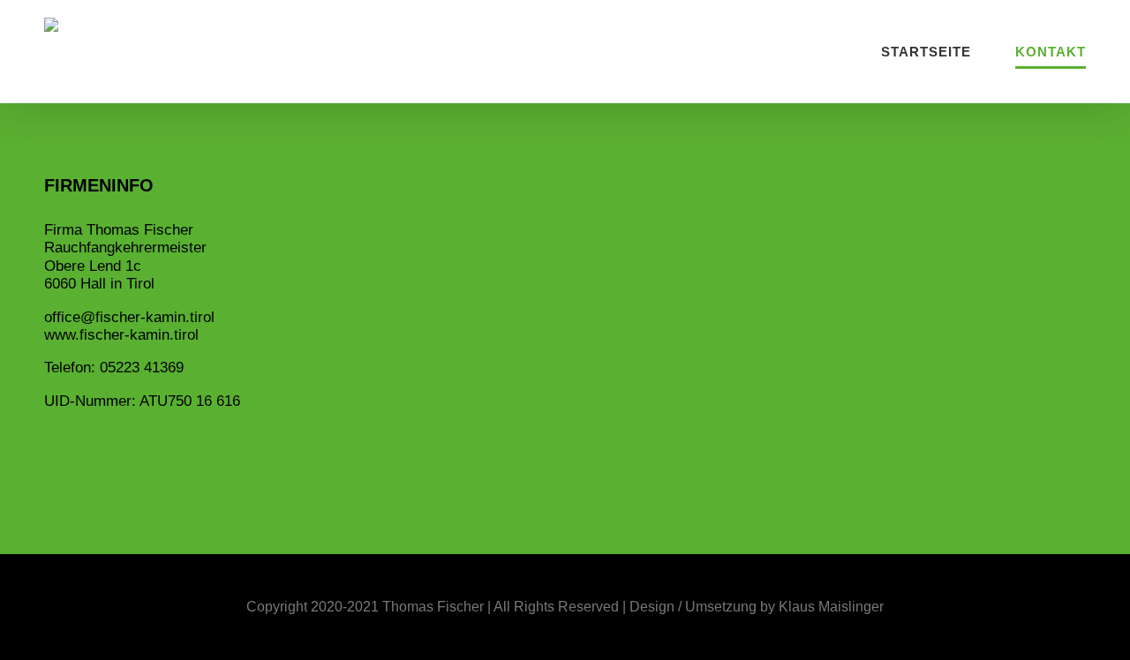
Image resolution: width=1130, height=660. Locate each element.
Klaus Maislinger (831, 606)
